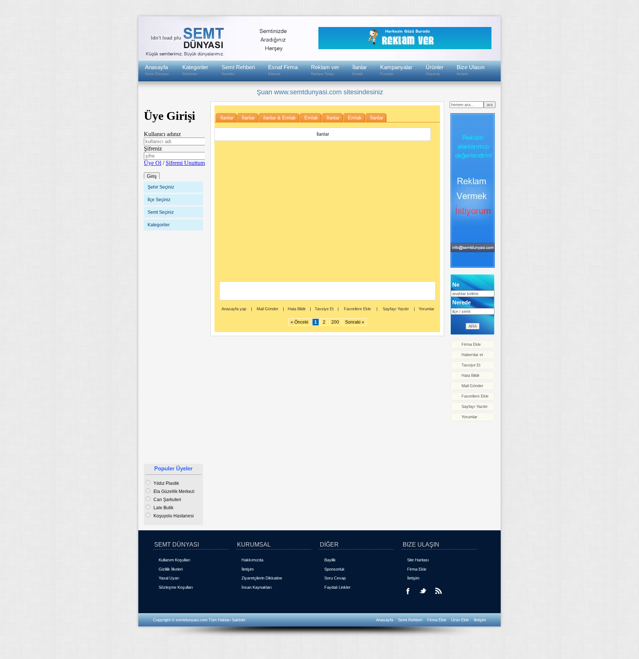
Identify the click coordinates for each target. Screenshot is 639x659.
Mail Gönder (267, 309)
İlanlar (359, 70)
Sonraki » (354, 322)
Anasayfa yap (234, 309)
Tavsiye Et (324, 309)
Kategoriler (195, 70)
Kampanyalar (396, 70)
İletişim (247, 569)
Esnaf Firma (283, 70)
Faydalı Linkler (337, 587)
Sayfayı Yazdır (396, 309)
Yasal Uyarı (169, 578)
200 (335, 322)
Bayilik (330, 560)
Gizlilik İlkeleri (171, 569)
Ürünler (434, 70)
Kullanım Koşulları (174, 560)
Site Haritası (418, 560)
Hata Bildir (297, 309)
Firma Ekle (416, 569)
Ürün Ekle (460, 620)
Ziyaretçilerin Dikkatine (261, 578)
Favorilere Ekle (357, 309)
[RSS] (437, 596)
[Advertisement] (173, 346)
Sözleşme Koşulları (176, 587)
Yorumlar (427, 309)
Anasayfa (157, 70)
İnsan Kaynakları (256, 587)
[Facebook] (408, 596)
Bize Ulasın (470, 70)
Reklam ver (325, 70)
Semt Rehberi (238, 70)
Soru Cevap (335, 578)
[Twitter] (423, 596)
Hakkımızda (252, 560)
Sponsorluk (334, 569)
